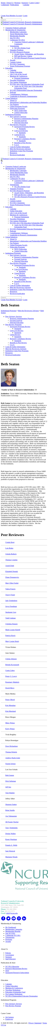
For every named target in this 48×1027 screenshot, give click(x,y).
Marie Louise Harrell (12, 630)
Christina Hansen (11, 624)
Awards (8, 941)
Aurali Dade (9, 566)
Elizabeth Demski (11, 571)
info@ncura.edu (12, 913)
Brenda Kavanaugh (12, 665)
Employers (9, 1019)
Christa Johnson (11, 659)
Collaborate (5, 5)
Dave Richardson (11, 746)
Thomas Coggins (11, 560)
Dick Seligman (10, 781)
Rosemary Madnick (12, 682)
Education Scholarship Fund (15, 992)
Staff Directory (10, 959)
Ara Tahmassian (11, 816)
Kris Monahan (10, 705)
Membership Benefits (12, 931)
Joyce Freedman (11, 606)
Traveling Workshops (12, 990)
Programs (8, 939)
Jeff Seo (8, 787)
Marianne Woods (11, 857)
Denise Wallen (10, 834)
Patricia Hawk (10, 635)
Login (25, 16)
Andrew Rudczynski (12, 758)
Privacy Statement (35, 1023)
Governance (9, 955)
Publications (14, 5)
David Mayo (9, 688)
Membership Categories (13, 929)
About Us (9, 3)
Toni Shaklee (10, 793)
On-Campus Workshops (13, 994)
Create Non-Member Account (11, 16)
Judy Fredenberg (11, 601)
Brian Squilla (10, 810)
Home (3, 3)
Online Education (11, 986)
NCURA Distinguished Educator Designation (21, 996)
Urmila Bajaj (9, 542)
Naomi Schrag (10, 764)
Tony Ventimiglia (11, 828)
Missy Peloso (10, 723)
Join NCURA (10, 933)
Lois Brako (9, 548)
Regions (17, 3)
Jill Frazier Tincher (12, 822)
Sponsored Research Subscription (17, 973)
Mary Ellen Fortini (11, 583)
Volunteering (9, 937)
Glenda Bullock (11, 554)
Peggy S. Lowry (11, 676)
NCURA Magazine (12, 967)
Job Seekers (9, 1017)
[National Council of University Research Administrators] (21, 22)
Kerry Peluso (10, 729)
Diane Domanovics (12, 577)
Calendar (26, 5)
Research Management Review (16, 969)
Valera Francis (10, 589)
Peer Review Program (13, 1006)
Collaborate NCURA (12, 935)
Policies (8, 953)
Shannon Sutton (11, 804)
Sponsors (25, 3)
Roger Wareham (11, 839)
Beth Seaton (9, 775)
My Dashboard (10, 927)
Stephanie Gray (10, 612)
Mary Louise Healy (12, 641)
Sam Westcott (10, 851)
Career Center (34, 3)
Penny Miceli (10, 700)
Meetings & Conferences (14, 988)
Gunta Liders (10, 670)
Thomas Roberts (11, 752)
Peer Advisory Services (13, 1004)
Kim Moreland (10, 711)
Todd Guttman (10, 618)
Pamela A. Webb (11, 845)
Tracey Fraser (10, 595)
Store (7, 971)
